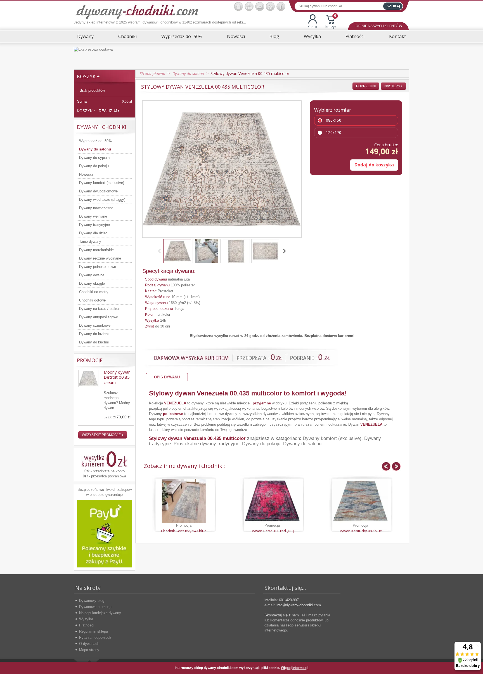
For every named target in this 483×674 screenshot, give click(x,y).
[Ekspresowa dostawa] (241, 56)
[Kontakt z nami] (259, 6)
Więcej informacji (294, 668)
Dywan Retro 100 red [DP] (272, 530)
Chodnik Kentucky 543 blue (184, 530)
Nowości (236, 36)
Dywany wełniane (93, 216)
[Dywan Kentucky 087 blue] (360, 501)
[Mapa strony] (249, 6)
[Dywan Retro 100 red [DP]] (272, 501)
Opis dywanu (167, 377)
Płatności (354, 36)
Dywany (85, 36)
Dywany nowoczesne (96, 208)
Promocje (90, 360)
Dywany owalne (91, 275)
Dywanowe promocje (95, 607)
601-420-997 (289, 600)
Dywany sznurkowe (94, 325)
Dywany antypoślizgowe (98, 317)
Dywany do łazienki (94, 334)
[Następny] (283, 251)
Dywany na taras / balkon (99, 309)
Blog (274, 36)
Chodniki (127, 36)
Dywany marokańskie (96, 250)
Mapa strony (89, 650)
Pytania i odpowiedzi (95, 637)
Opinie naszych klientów (379, 25)
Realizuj (108, 111)
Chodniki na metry (93, 292)
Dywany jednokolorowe (97, 267)
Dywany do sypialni (94, 157)
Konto (312, 26)
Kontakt (397, 36)
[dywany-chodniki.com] (137, 11)
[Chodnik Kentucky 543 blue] (184, 501)
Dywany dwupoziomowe (98, 191)
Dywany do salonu (95, 149)
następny (393, 86)
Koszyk (330, 21)
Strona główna (152, 73)
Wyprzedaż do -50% (181, 36)
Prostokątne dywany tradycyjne (206, 443)
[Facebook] (280, 6)
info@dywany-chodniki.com (298, 605)
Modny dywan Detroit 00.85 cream (117, 377)
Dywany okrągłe (92, 283)
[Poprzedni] (160, 251)
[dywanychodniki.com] (238, 6)
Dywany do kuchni (94, 342)
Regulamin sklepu (93, 631)
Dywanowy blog (91, 600)
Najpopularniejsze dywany (100, 613)
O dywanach (89, 644)
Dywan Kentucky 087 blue (360, 530)
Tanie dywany (90, 241)
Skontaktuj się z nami (282, 615)
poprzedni (366, 86)
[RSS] (270, 6)
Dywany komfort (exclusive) (101, 183)
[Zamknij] (400, 667)
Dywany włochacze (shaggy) (102, 199)
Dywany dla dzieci (93, 233)
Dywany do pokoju (94, 166)
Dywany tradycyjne (94, 225)
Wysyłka (312, 36)
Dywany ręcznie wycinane (100, 258)
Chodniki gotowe (92, 300)
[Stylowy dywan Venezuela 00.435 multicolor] (177, 251)
